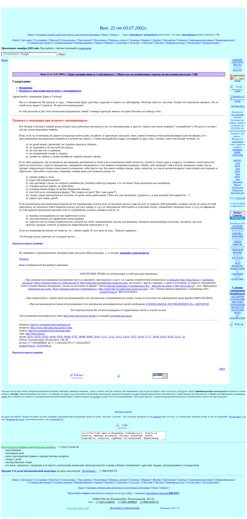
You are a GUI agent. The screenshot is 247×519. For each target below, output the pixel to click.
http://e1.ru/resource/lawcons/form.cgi (50, 324)
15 (131, 336)
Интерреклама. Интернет (123, 412)
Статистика (121, 42)
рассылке (55, 419)
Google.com (237, 187)
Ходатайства (170, 40)
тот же (135, 394)
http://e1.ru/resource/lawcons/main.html (49, 330)
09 (87, 336)
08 (80, 336)
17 (146, 336)
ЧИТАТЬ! (237, 64)
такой (4, 396)
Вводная (54, 40)
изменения (85, 48)
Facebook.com (237, 193)
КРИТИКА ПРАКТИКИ (237, 234)
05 (58, 336)
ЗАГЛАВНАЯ (237, 296)
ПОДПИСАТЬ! (237, 106)
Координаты (101, 40)
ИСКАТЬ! (237, 70)
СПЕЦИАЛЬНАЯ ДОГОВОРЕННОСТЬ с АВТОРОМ (177, 304)
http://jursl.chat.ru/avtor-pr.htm (80, 315)
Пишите (24, 258)
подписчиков (237, 114)
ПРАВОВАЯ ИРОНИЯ (237, 251)
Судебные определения (39, 42)
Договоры (134, 40)
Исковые (146, 40)
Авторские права (211, 42)
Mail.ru (237, 184)
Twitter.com (237, 190)
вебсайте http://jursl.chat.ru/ (184, 279)
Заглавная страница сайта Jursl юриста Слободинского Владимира (68, 34)
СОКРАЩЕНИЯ (237, 304)
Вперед (114, 34)
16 (139, 336)
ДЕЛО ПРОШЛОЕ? (237, 264)
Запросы (182, 40)
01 (28, 336)
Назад (31, 34)
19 (161, 336)
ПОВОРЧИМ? (237, 228)
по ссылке (94, 396)
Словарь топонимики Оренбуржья (237, 290)
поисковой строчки (162, 493)
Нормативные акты (225, 40)
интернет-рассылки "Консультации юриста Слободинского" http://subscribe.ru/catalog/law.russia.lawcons (88, 288)
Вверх (105, 34)
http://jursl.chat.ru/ (184, 285)
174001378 (240, 198)
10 (95, 336)
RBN (222, 369)
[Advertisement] (62, 15)
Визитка (109, 42)
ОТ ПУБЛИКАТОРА (237, 316)
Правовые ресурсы (175, 42)
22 (183, 336)
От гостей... (135, 42)
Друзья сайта (193, 42)
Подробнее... (89, 471)
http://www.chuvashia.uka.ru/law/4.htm (51, 327)
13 (117, 336)
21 (176, 336)
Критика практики (83, 42)
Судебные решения (62, 42)
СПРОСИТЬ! (237, 62)
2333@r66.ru (44, 345)
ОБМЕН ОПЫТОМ (237, 243)
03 (43, 336)
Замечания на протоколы (201, 40)
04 (50, 336)
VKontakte (237, 182)
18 (154, 336)
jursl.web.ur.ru (189, 34)
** (234, 67)
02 (36, 336)
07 (73, 336)
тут (72, 394)
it (243, 416)
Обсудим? (148, 42)
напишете (157, 416)
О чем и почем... (68, 40)
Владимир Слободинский (124, 508)
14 (124, 336)
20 (168, 336)
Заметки (98, 42)
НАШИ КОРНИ (237, 268)
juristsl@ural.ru (108, 291)
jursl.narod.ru (150, 34)
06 (65, 336)
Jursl (238, 163)
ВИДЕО (237, 160)
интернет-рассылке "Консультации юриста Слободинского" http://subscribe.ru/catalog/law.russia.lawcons (118, 281)
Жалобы (157, 40)
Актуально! (27, 40)
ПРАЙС (237, 152)
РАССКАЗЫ (237, 257)
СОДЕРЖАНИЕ (237, 299)
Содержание (41, 40)
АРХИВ (237, 101)
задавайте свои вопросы (134, 252)
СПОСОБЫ (237, 155)
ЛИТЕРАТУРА (237, 307)
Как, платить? (85, 40)
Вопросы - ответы (118, 40)
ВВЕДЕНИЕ (237, 302)
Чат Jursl (160, 42)
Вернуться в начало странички (27, 243)
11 (102, 336)
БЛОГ (237, 166)
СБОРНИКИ (237, 274)
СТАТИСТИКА (237, 279)
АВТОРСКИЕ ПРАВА (237, 311)
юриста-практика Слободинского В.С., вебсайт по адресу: (140, 285)
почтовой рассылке (121, 315)
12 (109, 336)
